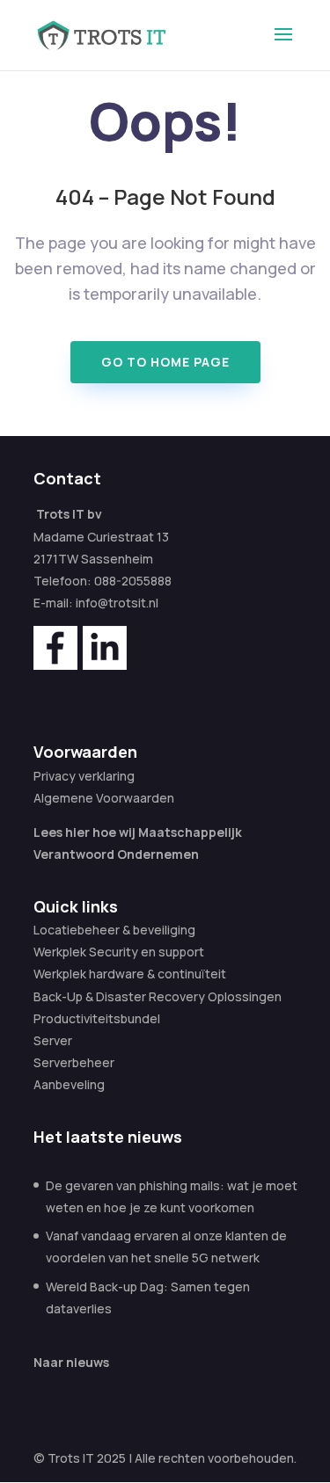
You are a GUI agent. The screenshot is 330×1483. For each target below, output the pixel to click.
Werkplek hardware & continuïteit (129, 973)
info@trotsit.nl (117, 602)
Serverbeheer (73, 1062)
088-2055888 (133, 580)
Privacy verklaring (84, 775)
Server (52, 1040)
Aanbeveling (69, 1084)
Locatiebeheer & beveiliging (114, 929)
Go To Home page (165, 361)
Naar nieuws (71, 1362)
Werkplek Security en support (118, 951)
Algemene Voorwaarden (103, 797)
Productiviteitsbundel (96, 1018)
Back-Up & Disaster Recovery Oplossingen (157, 996)
